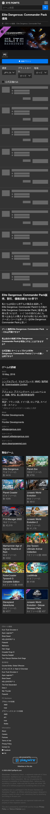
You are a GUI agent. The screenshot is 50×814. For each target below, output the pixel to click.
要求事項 (5, 662)
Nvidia (6, 723)
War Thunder (6, 691)
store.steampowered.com (14, 443)
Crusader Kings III (8, 652)
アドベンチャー (21, 391)
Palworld (5, 642)
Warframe (5, 645)
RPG (13, 394)
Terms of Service (15, 809)
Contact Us (6, 747)
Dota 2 (4, 688)
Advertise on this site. (25, 766)
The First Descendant (9, 684)
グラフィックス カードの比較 (12, 711)
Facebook (6, 750)
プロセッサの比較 (8, 701)
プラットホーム (24, 69)
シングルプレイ (9, 381)
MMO (37, 381)
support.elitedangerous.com (15, 436)
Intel (5, 708)
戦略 (7, 394)
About (4, 731)
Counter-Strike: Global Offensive (13, 665)
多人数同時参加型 (25, 394)
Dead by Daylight (8, 655)
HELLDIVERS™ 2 (8, 639)
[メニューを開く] (46, 2)
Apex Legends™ (7, 633)
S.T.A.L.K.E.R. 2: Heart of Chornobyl (15, 669)
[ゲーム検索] (45, 7)
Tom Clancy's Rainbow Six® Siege (14, 658)
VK (5, 753)
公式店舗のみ (11, 81)
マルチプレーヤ (26, 381)
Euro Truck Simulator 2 (10, 630)
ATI (5, 717)
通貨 (4, 67)
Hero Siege (6, 649)
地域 (36, 67)
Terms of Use (6, 740)
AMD (5, 704)
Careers (4, 734)
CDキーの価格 (10, 23)
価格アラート (26, 61)
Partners (5, 737)
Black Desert (6, 636)
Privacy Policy (7, 744)
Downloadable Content (16, 384)
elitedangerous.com (11, 429)
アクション (7, 391)
